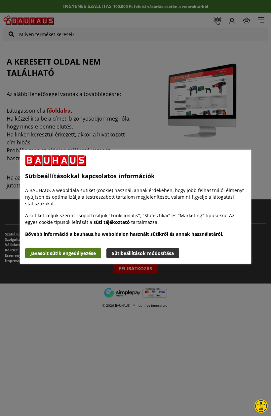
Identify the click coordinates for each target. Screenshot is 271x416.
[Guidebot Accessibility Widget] (261, 406)
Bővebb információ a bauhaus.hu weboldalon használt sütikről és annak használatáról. (124, 234)
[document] (135, 207)
